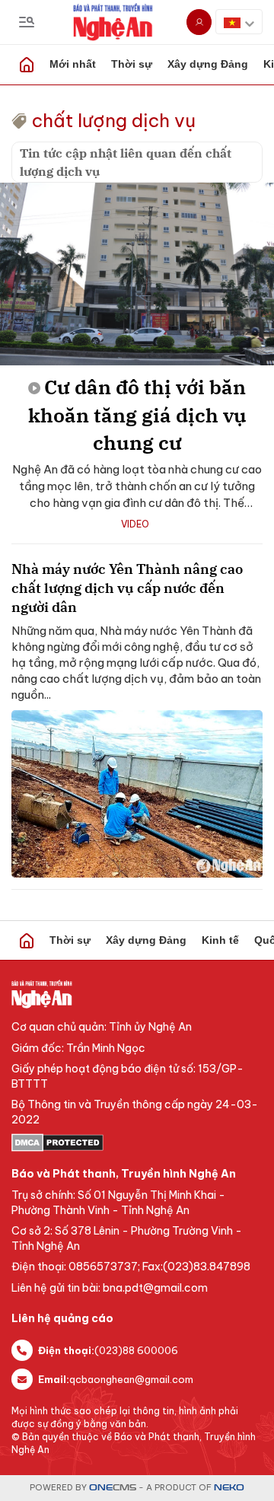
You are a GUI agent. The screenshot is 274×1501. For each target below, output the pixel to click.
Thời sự (131, 64)
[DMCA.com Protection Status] (137, 1142)
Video (135, 524)
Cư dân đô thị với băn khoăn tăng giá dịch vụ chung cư (137, 414)
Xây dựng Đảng (207, 64)
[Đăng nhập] (199, 22)
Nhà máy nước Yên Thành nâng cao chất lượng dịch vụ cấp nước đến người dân (127, 588)
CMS (112, 1488)
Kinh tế (220, 940)
